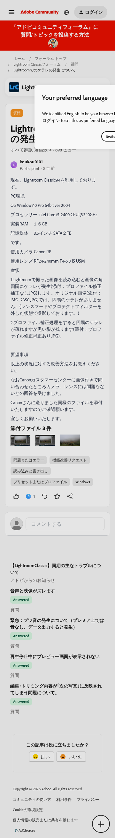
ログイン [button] (51, 120)
